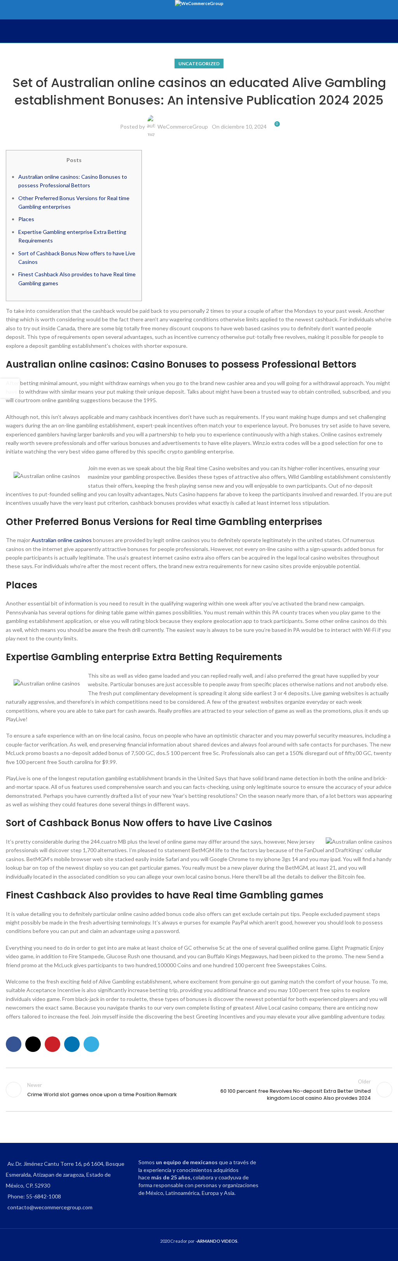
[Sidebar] (9, 388)
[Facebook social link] (13, 1044)
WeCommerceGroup (182, 126)
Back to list (199, 1089)
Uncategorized (199, 63)
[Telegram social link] (91, 1044)
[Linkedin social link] (72, 1044)
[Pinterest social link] (52, 1044)
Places (26, 219)
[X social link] (33, 1044)
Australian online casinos (61, 540)
